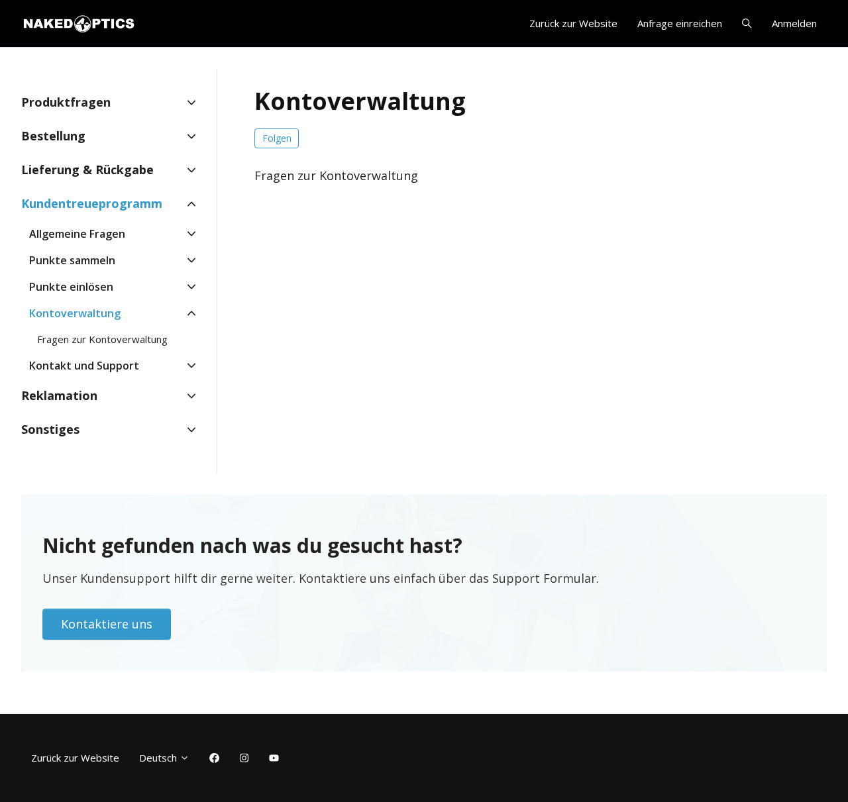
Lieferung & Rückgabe (87, 169)
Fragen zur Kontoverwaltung (336, 175)
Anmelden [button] (794, 23)
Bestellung (53, 136)
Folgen (277, 138)
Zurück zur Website (573, 23)
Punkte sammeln (72, 260)
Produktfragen (66, 102)
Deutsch (159, 757)
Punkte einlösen (71, 286)
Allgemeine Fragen (77, 233)
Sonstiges (50, 429)
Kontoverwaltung (75, 313)
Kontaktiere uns (106, 624)
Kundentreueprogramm (91, 203)
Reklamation (59, 395)
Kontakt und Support (84, 365)
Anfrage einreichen (679, 23)
